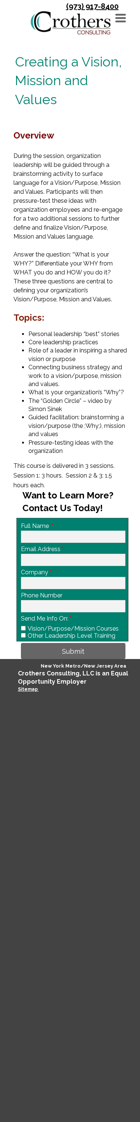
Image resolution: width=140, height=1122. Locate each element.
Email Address (42, 549)
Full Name (37, 525)
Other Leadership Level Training (71, 635)
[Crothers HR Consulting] (70, 22)
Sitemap (28, 689)
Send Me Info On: (46, 618)
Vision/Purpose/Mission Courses (73, 628)
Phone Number (41, 595)
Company (36, 572)
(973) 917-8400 (92, 6)
